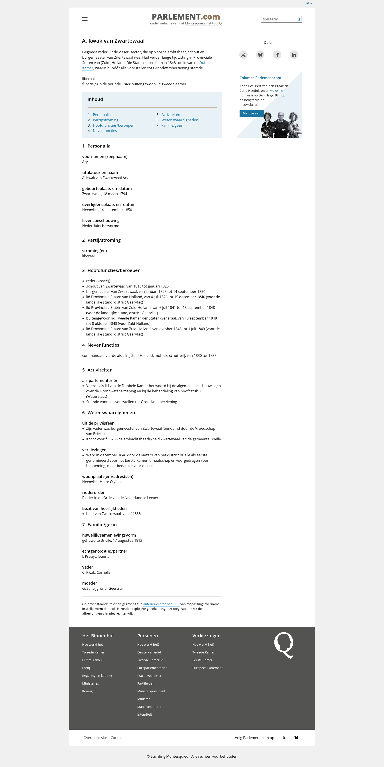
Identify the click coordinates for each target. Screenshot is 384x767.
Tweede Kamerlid (150, 660)
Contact (117, 737)
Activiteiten (171, 114)
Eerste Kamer (92, 660)
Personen (147, 635)
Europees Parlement (207, 668)
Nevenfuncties (105, 130)
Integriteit (144, 714)
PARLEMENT (186, 17)
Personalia (102, 114)
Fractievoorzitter (149, 675)
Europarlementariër (152, 668)
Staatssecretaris (149, 707)
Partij (86, 668)
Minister (143, 699)
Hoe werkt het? (148, 644)
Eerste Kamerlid (149, 652)
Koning (87, 691)
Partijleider (145, 683)
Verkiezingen (206, 635)
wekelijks (277, 90)
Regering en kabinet (97, 675)
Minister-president (151, 691)
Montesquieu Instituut (201, 23)
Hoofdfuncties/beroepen (113, 125)
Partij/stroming (105, 120)
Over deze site (95, 737)
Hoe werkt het (92, 644)
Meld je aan (251, 113)
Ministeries (90, 683)
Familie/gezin (172, 125)
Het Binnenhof (98, 635)
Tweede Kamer (93, 652)
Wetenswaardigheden (180, 120)
